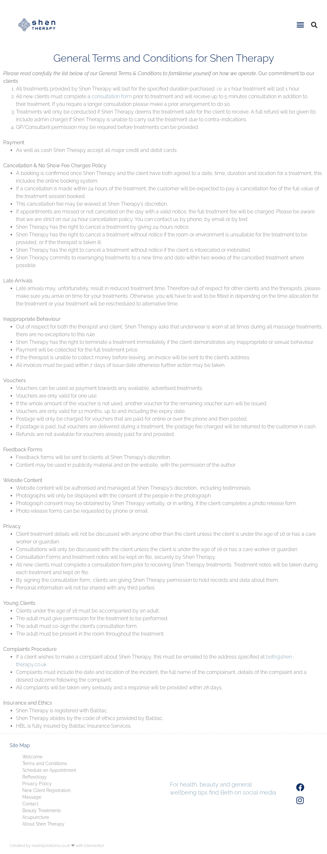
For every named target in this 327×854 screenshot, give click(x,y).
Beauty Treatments (41, 810)
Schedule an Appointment (49, 770)
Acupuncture (35, 817)
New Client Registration (46, 790)
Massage (31, 797)
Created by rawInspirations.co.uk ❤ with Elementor (57, 845)
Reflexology (34, 776)
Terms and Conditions (44, 763)
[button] (300, 25)
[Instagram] (300, 800)
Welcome (32, 756)
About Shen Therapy (43, 823)
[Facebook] (300, 787)
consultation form (112, 96)
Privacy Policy (37, 783)
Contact (30, 803)
